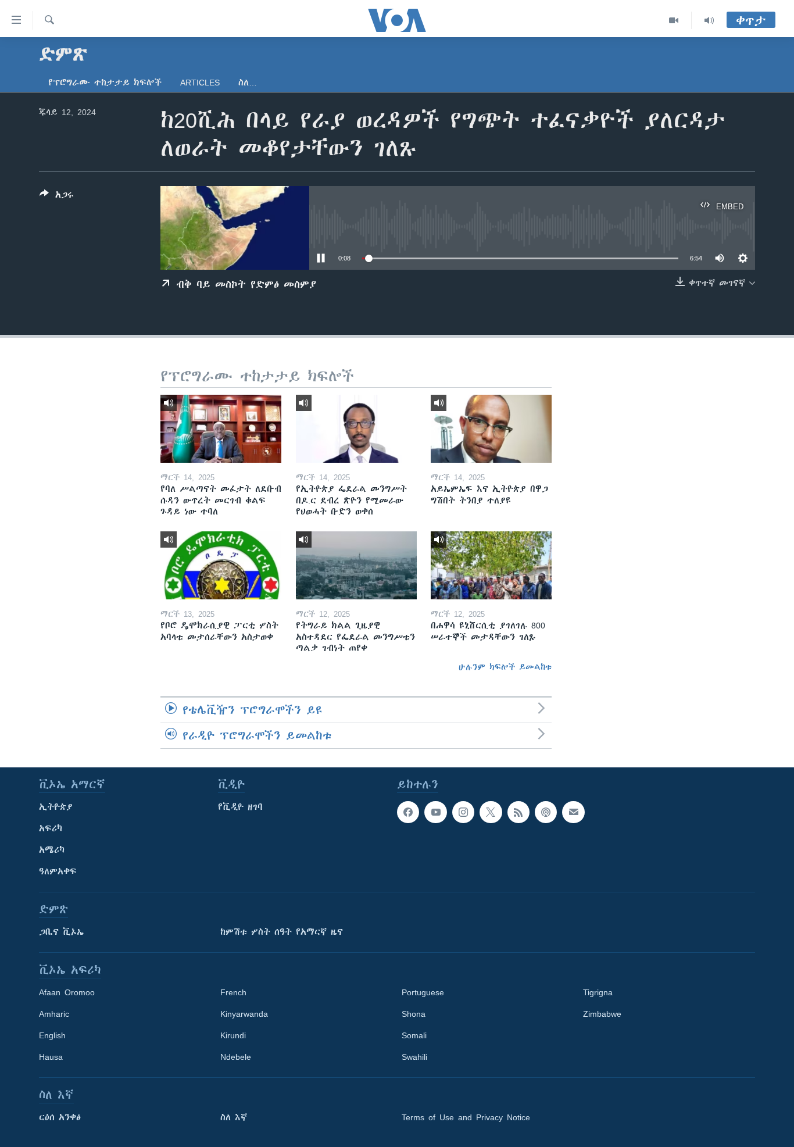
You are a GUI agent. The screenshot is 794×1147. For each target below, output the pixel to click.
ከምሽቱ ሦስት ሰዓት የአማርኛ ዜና (281, 932)
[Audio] (709, 20)
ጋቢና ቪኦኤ (61, 932)
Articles (200, 82)
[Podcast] (546, 812)
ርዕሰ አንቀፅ (60, 1117)
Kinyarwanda (244, 1014)
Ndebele (235, 1057)
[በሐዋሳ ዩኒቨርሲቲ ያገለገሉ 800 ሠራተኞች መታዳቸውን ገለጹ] (491, 565)
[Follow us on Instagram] (463, 812)
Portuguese (423, 992)
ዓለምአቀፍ (58, 871)
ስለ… (247, 82)
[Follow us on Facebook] (408, 812)
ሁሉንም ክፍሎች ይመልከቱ (505, 666)
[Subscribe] (573, 812)
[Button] (57, 197)
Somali (414, 1035)
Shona (413, 1014)
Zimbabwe (602, 1014)
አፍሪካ (50, 828)
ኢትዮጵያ (56, 807)
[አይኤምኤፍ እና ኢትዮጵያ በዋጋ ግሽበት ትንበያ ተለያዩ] (491, 429)
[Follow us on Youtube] (435, 812)
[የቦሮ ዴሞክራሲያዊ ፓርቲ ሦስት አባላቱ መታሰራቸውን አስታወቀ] (220, 565)
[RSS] (518, 812)
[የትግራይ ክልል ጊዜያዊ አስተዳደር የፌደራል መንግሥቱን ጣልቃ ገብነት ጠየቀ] (356, 565)
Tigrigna (598, 992)
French (233, 992)
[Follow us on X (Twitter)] (491, 812)
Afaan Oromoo (67, 992)
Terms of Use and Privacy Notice (466, 1117)
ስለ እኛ (233, 1117)
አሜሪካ (52, 850)
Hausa (51, 1057)
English (52, 1035)
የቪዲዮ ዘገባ (240, 807)
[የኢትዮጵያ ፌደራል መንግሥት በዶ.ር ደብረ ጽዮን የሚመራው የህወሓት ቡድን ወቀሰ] (356, 429)
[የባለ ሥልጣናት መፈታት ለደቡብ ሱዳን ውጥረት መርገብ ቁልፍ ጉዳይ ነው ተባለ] (220, 429)
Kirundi (233, 1035)
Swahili (414, 1057)
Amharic (54, 1014)
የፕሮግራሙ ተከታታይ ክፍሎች (105, 82)
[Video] (674, 20)
